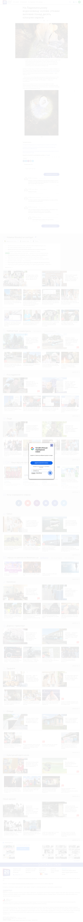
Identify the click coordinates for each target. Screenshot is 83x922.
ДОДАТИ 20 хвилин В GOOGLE (41, 462)
